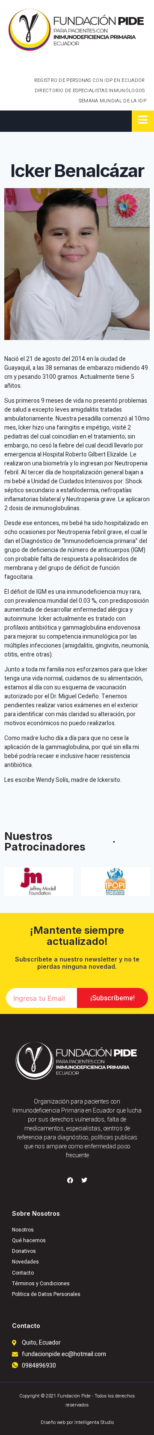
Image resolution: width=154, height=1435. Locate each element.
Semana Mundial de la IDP (112, 101)
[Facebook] (70, 1180)
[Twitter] (84, 1180)
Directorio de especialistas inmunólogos (90, 90)
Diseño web (53, 1422)
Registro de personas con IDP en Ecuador (89, 80)
